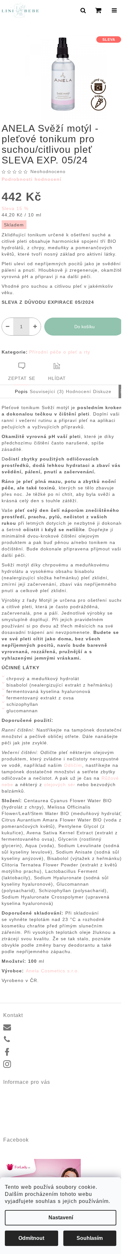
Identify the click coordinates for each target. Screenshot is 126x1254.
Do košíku (84, 326)
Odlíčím (73, 765)
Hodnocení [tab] (78, 391)
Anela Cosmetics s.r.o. (52, 970)
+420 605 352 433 (34, 1039)
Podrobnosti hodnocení (31, 179)
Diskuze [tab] (102, 391)
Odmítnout (31, 1238)
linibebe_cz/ (27, 1064)
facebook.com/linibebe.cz (41, 1051)
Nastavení (60, 1217)
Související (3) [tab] (47, 391)
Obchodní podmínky (23, 1114)
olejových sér (59, 784)
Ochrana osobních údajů (28, 1121)
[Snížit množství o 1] (7, 326)
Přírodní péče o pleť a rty (59, 352)
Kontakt (11, 1091)
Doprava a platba (21, 1106)
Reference (14, 1099)
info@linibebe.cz (32, 1026)
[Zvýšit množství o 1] (35, 326)
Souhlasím (90, 1238)
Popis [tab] (21, 391)
